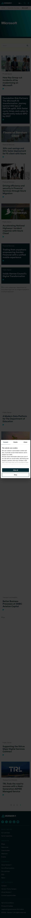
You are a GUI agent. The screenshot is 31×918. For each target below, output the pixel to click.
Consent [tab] (5, 442)
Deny (15, 474)
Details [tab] (15, 442)
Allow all (15, 470)
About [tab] (25, 442)
